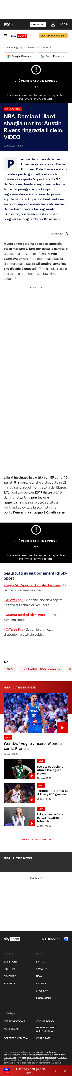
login (64, 24)
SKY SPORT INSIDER (53, 35)
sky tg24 (9, 968)
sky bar (41, 983)
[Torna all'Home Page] (19, 36)
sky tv (40, 961)
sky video (10, 976)
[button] (30, 1071)
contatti (62, 1057)
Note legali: (10, 1013)
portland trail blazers (41, 668)
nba (10, 668)
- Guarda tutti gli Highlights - (25, 615)
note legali (11, 1028)
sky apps (42, 968)
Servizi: (40, 953)
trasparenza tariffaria (33, 1057)
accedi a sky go (52, 939)
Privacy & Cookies (26, 1054)
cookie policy (45, 1021)
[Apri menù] (5, 36)
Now (39, 976)
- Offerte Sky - (14, 629)
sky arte (9, 983)
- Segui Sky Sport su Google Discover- (32, 585)
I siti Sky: (8, 953)
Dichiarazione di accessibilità (46, 1029)
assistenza (50, 1057)
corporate (43, 1038)
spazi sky (42, 990)
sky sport (10, 961)
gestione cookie (14, 1021)
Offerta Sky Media (16, 1038)
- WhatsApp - (13, 600)
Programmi (43, 998)
